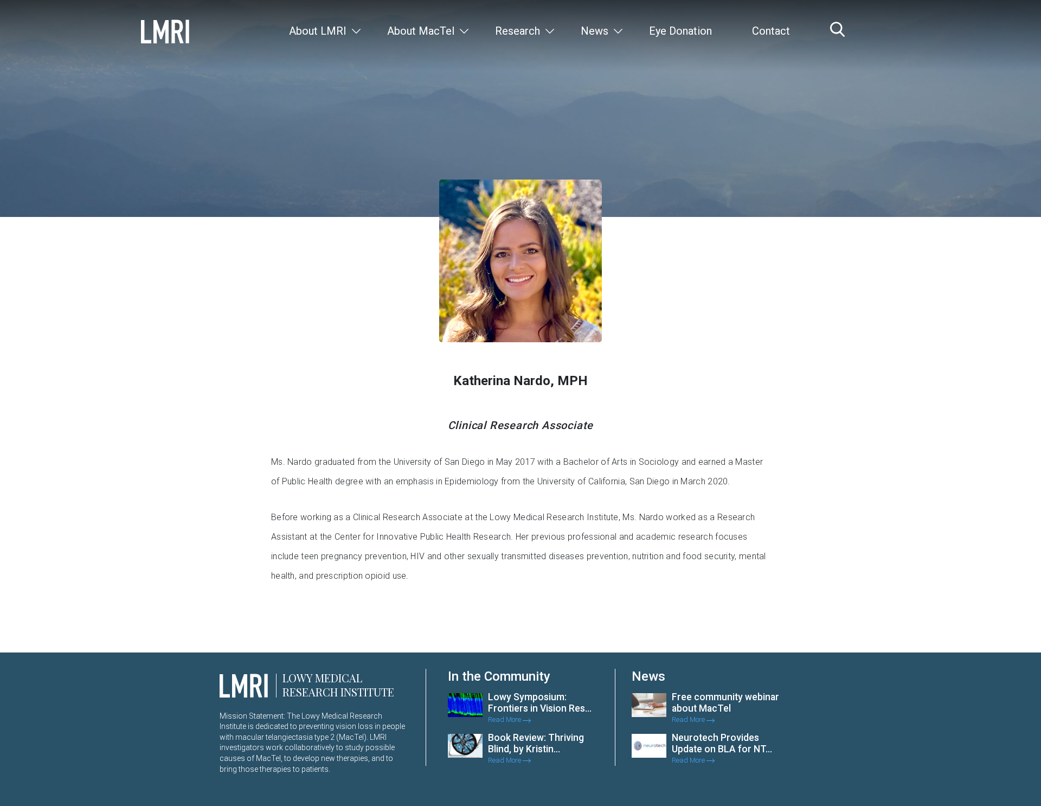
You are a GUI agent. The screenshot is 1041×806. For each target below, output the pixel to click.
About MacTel (420, 30)
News (594, 30)
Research (517, 30)
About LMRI (317, 30)
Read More (505, 719)
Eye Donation (680, 30)
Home (736, 232)
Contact (771, 30)
